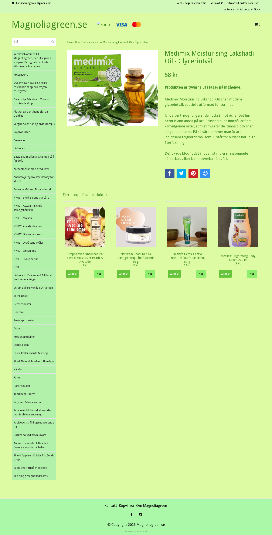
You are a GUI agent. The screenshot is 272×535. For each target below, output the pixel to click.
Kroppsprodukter (24, 336)
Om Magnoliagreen (151, 505)
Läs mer (72, 273)
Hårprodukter (22, 385)
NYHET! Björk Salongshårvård (31, 197)
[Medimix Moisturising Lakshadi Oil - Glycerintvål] (112, 88)
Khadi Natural (83, 42)
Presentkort (21, 74)
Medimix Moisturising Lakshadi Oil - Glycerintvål (120, 42)
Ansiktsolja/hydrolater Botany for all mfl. (34, 179)
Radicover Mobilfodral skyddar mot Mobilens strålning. (32, 412)
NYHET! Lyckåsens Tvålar (28, 242)
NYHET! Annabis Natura (28, 226)
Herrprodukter (22, 304)
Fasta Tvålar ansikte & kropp (31, 353)
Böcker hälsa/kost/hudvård (30, 434)
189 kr (85, 265)
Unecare (19, 312)
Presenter (19, 140)
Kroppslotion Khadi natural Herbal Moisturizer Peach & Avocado (85, 257)
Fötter (17, 377)
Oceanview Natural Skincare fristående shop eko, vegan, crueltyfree (30, 87)
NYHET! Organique (25, 250)
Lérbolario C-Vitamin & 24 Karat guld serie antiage (33, 277)
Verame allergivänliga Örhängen (33, 287)
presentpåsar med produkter (31, 169)
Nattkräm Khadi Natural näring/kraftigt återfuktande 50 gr (136, 257)
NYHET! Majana (23, 218)
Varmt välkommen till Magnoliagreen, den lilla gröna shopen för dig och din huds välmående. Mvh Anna (32, 60)
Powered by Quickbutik (136, 531)
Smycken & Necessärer (27, 402)
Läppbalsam (21, 344)
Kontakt (110, 505)
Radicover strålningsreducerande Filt (34, 424)
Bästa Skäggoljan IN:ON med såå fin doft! (34, 158)
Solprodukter (22, 132)
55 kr (187, 265)
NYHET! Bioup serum (26, 259)
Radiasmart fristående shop (30, 467)
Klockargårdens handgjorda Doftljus (31, 113)
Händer (18, 369)
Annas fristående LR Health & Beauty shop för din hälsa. (31, 445)
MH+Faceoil (21, 295)
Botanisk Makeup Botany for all (32, 189)
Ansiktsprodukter (24, 320)
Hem (70, 42)
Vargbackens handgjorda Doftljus (34, 124)
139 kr (238, 263)
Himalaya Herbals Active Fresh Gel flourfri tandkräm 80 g (187, 257)
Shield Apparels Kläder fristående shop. (34, 457)
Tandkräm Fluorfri (24, 393)
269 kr (136, 265)
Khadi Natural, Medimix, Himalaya (34, 361)
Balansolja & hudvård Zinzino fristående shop (31, 101)
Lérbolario (20, 148)
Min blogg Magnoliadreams (31, 475)
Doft (16, 267)
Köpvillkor (127, 505)
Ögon (17, 328)
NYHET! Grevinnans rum (28, 234)
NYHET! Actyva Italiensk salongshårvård (28, 208)
